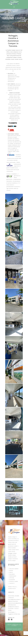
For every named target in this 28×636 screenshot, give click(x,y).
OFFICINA (11, 577)
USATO (11, 572)
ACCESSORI (12, 579)
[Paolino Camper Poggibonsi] (14, 205)
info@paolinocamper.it (13, 606)
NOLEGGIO (12, 574)
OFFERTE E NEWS (13, 581)
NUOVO (11, 570)
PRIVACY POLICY (12, 586)
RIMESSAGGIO (12, 576)
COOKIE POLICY (12, 588)
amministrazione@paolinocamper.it (16, 603)
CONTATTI (12, 583)
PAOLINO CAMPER (13, 568)
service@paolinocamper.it (14, 599)
